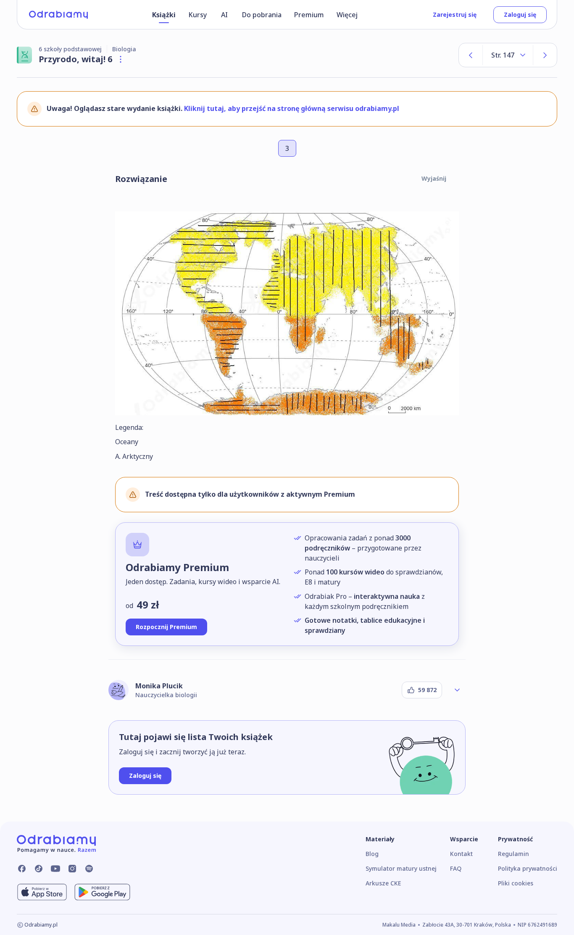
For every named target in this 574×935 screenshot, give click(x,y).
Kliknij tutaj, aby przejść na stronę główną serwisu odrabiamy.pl (291, 108)
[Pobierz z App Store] (42, 892)
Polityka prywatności (527, 868)
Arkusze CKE (383, 883)
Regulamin (513, 854)
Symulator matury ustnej (401, 868)
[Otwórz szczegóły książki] (121, 59)
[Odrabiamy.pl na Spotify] (89, 869)
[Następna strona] (545, 55)
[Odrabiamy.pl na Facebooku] (22, 869)
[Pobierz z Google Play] (102, 892)
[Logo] (58, 15)
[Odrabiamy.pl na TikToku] (39, 869)
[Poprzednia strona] (471, 55)
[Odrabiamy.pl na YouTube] (55, 869)
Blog (372, 854)
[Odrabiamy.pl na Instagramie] (72, 869)
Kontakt (461, 854)
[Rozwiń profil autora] (457, 690)
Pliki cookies (515, 883)
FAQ (455, 868)
